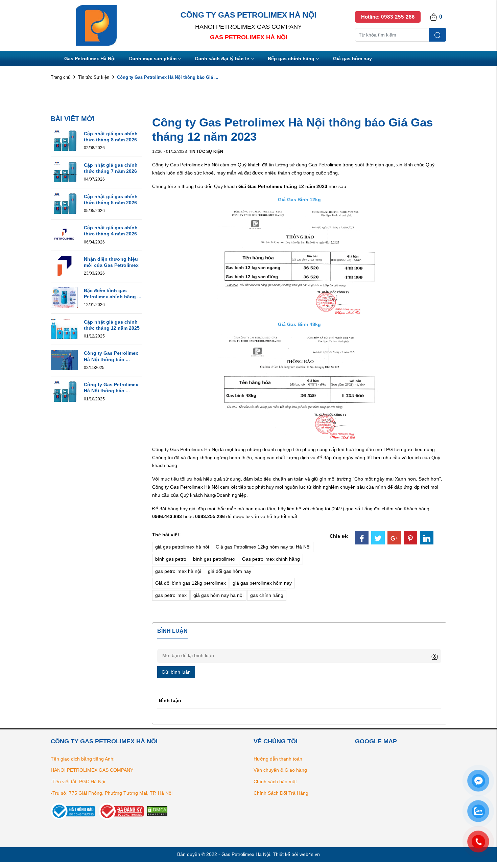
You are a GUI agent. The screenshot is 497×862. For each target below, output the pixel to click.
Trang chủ (60, 77)
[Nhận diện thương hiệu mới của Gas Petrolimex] (64, 266)
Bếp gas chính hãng (291, 58)
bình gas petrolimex (214, 559)
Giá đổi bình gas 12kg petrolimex (190, 583)
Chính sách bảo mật (275, 781)
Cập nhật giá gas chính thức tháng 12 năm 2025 (112, 325)
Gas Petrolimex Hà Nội (90, 58)
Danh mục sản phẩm (152, 58)
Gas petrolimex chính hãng (271, 559)
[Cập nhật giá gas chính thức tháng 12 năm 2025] (64, 328)
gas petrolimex (171, 595)
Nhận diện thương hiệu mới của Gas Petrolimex (111, 262)
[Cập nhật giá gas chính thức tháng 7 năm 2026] (64, 171)
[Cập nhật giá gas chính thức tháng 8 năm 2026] (64, 140)
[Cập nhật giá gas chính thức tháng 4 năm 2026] (64, 234)
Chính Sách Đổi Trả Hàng (281, 793)
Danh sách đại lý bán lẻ (222, 58)
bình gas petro (170, 559)
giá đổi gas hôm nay (229, 571)
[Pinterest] (410, 537)
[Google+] (394, 537)
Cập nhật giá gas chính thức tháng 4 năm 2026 (111, 230)
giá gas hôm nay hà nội (218, 595)
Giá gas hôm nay (352, 58)
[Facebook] (362, 537)
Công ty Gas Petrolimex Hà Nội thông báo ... (111, 356)
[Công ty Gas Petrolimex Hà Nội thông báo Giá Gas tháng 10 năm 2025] (64, 391)
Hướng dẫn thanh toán (278, 759)
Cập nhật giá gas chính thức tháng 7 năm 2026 (111, 168)
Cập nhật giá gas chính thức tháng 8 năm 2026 (111, 136)
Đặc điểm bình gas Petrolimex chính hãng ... (112, 293)
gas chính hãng (266, 595)
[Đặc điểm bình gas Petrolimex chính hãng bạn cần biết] (64, 297)
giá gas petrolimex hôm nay (262, 583)
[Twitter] (378, 537)
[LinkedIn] (426, 537)
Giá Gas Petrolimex (260, 186)
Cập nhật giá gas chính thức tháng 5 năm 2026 (111, 199)
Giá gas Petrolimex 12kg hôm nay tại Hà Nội (263, 547)
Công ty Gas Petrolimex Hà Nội (185, 164)
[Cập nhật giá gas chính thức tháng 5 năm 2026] (64, 203)
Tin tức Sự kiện (93, 77)
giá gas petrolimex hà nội (182, 547)
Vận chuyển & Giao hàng (280, 770)
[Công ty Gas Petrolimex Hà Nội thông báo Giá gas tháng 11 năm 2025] (64, 360)
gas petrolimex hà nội (178, 571)
